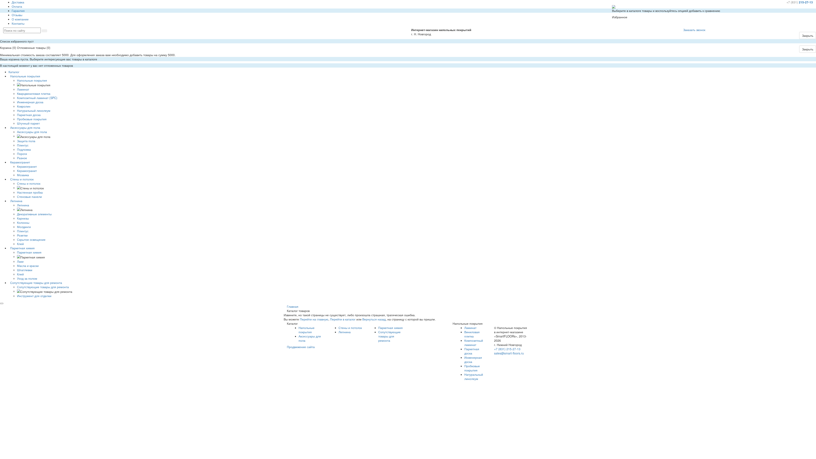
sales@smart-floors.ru (509, 353)
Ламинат (470, 328)
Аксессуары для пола (32, 132)
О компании (20, 19)
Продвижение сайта (301, 347)
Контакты (18, 23)
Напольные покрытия (32, 80)
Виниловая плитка (472, 334)
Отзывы (17, 15)
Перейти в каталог (343, 319)
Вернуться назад (374, 319)
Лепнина (23, 205)
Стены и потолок (28, 183)
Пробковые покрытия (472, 368)
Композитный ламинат (473, 342)
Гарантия (18, 10)
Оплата (17, 6)
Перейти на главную (314, 319)
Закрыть (807, 35)
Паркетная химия (29, 252)
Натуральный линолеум (473, 376)
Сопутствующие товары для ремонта (43, 287)
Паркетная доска (471, 351)
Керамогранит (27, 166)
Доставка (18, 2)
